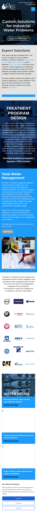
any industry (12, 87)
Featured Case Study (11, 405)
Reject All (18, 508)
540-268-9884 (31, 4)
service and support (15, 64)
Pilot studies (23, 161)
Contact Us (8, 231)
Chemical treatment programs (18, 158)
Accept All (18, 498)
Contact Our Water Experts (18, 38)
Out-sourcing (18, 466)
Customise (19, 503)
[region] (18, 496)
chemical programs (17, 62)
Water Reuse (17, 394)
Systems (11, 161)
